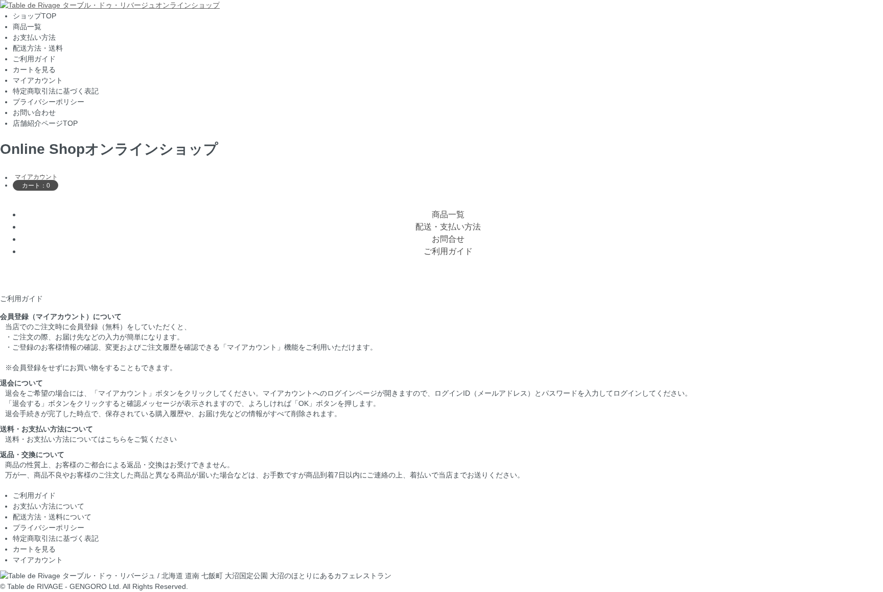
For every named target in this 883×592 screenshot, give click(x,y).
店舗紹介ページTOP (45, 123)
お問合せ (448, 239)
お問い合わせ (34, 112)
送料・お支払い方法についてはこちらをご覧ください (91, 439)
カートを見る (34, 69)
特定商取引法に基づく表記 (56, 91)
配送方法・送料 (38, 48)
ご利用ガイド (34, 59)
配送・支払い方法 (448, 226)
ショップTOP (34, 16)
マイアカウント (38, 80)
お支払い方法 (34, 37)
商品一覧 (27, 26)
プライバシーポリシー (48, 102)
